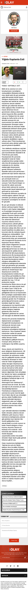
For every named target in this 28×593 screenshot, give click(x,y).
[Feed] (21, 566)
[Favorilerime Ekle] (24, 82)
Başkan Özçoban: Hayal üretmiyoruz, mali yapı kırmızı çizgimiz (13, 510)
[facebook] (7, 566)
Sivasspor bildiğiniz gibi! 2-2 (10, 503)
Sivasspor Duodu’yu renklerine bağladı (13, 496)
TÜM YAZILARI (14, 30)
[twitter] (10, 566)
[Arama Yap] (23, 7)
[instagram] (14, 566)
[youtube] (18, 566)
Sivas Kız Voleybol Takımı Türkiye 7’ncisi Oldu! (13, 500)
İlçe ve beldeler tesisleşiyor (10, 506)
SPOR (5, 56)
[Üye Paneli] (25, 7)
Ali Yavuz (4, 485)
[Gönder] (25, 557)
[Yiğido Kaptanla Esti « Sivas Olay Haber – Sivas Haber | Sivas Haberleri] (9, 2)
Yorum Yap (14, 540)
